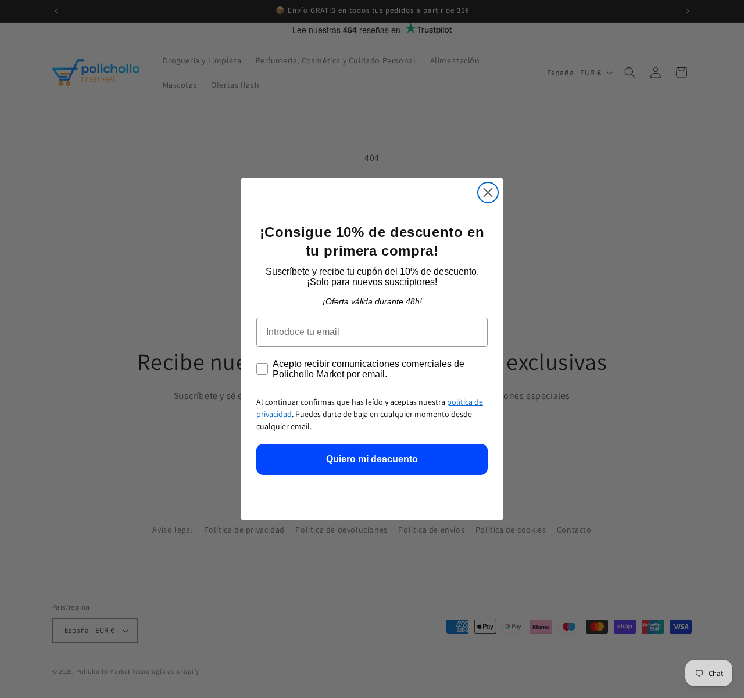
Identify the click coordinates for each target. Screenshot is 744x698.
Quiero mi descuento (372, 459)
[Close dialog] (488, 192)
